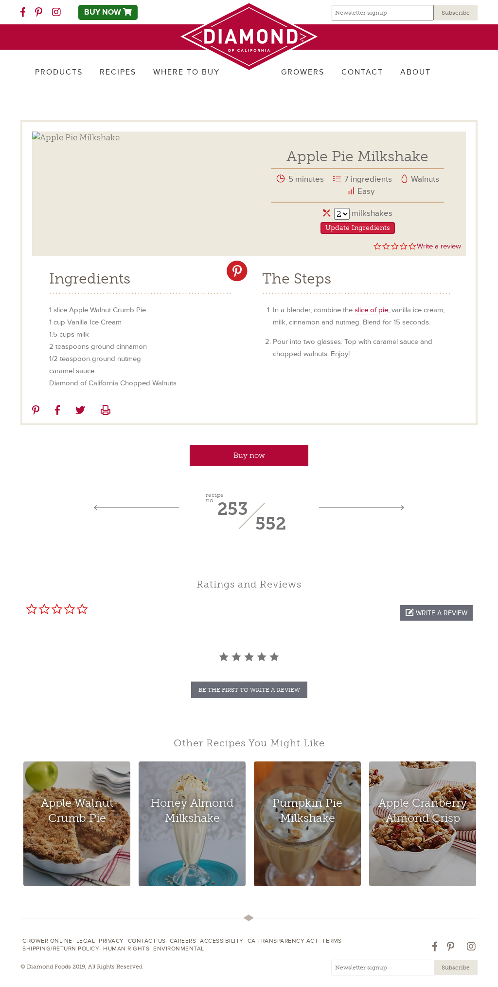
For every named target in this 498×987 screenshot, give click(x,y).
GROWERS (302, 72)
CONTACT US (147, 941)
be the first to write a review (249, 689)
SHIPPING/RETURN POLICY (60, 948)
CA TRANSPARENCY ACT (283, 941)
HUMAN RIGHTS (126, 948)
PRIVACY (111, 941)
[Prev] (136, 508)
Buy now (249, 455)
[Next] (361, 508)
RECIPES (118, 72)
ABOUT (415, 72)
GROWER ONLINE (47, 941)
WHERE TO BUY (186, 72)
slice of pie (371, 310)
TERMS (332, 941)
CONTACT (362, 72)
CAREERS (183, 941)
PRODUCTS (59, 72)
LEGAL (85, 941)
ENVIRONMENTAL (178, 948)
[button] (436, 613)
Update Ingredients (357, 228)
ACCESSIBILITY (222, 941)
